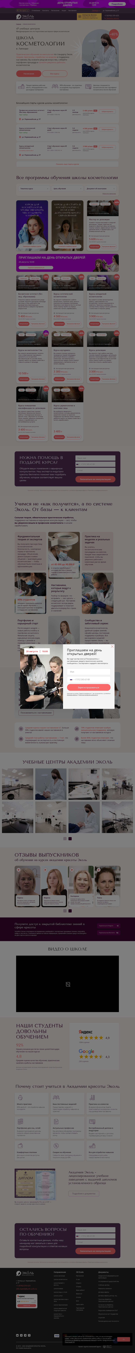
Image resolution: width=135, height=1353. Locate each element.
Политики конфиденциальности (88, 695)
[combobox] (70, 679)
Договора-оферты (72, 695)
